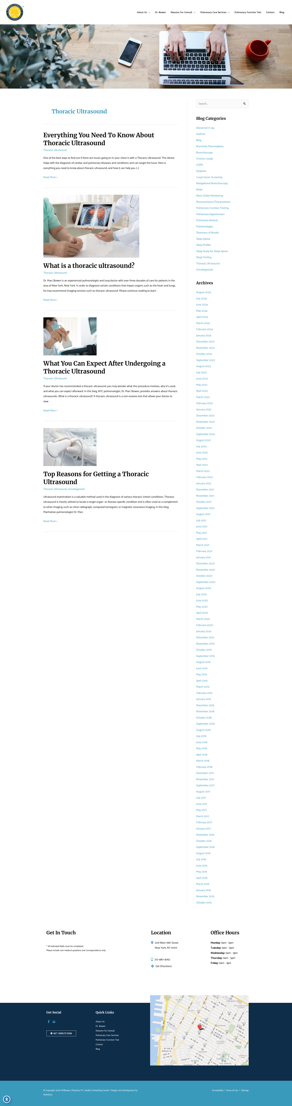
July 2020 (201, 594)
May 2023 (201, 385)
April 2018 (201, 754)
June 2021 (201, 526)
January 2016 (203, 890)
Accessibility (217, 1090)
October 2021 (204, 502)
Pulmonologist (204, 226)
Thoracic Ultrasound (55, 150)
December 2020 (205, 563)
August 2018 (203, 730)
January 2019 (203, 699)
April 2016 (201, 878)
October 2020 (204, 576)
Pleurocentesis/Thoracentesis (213, 202)
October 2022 (204, 428)
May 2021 (201, 533)
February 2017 (204, 822)
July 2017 (201, 798)
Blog (198, 140)
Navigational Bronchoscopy (212, 183)
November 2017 (205, 779)
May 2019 (201, 674)
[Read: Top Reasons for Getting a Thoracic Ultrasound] (70, 447)
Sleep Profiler (203, 245)
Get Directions (164, 966)
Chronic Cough (204, 158)
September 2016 (205, 847)
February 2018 (204, 767)
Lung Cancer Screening (209, 177)
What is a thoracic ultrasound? (89, 266)
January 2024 (203, 335)
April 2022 (202, 465)
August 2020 (203, 588)
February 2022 (204, 477)
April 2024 (202, 317)
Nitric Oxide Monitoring (209, 195)
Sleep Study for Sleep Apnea (212, 251)
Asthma (200, 134)
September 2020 (205, 582)
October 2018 (204, 717)
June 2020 (202, 600)
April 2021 (201, 539)
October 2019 (204, 650)
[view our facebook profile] (48, 1021)
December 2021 (205, 489)
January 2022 (203, 483)
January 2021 (203, 557)
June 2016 (201, 865)
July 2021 (201, 520)
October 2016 (204, 841)
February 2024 (204, 329)
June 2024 (202, 304)
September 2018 (205, 724)
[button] (61, 1033)
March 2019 (202, 687)
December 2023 (205, 341)
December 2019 (205, 637)
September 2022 (205, 434)
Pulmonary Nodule (207, 220)
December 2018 (205, 705)
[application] (148, 12)
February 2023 (204, 403)
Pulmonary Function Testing (212, 208)
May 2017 (201, 810)
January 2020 (204, 631)
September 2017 (205, 785)
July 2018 (201, 736)
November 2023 (205, 348)
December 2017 (205, 773)
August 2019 (203, 662)
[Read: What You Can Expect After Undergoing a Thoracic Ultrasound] (70, 336)
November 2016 (205, 835)
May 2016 (201, 871)
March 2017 (202, 816)
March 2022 (203, 471)
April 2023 (202, 391)
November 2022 (205, 422)
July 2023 (201, 372)
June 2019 (201, 668)
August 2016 (203, 853)
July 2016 (201, 859)
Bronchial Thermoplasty (210, 146)
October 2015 (204, 902)
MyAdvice (47, 1095)
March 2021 (202, 545)
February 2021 (204, 551)
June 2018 (201, 742)
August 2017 (203, 791)
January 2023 (203, 409)
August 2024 (203, 292)
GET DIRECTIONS (62, 1033)
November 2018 (205, 711)
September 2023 (205, 360)
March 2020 (203, 619)
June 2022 (202, 452)
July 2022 (201, 446)
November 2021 (205, 496)
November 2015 (205, 896)
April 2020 (202, 613)
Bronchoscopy (204, 152)
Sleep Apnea (203, 239)
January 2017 (203, 828)
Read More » (50, 177)
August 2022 (203, 440)
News (199, 189)
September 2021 (205, 508)
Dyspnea (201, 171)
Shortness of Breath (207, 232)
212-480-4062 (162, 959)
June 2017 (201, 804)
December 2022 (205, 415)
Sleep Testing (203, 257)
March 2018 (202, 761)
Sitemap (244, 1090)
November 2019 (205, 644)
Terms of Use (232, 1090)
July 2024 (201, 298)
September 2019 (205, 656)
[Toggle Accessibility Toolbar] (6, 1099)
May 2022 (201, 459)
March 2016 (202, 884)
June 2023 (202, 378)
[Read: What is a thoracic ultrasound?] (91, 226)
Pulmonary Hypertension (210, 214)
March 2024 (203, 323)
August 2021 (203, 514)
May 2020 (202, 607)
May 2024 (201, 311)
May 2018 (201, 748)
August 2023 (203, 366)
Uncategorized (76, 489)
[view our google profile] (54, 1021)
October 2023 (204, 354)
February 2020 (204, 625)
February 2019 (204, 693)
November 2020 (205, 570)
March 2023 (203, 397)
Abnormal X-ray (205, 128)
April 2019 (201, 680)
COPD (199, 165)
